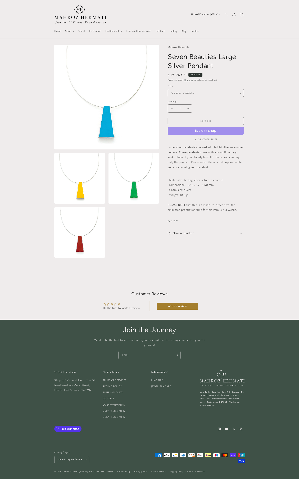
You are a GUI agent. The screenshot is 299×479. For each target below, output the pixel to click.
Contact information (196, 472)
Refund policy (123, 472)
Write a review (177, 306)
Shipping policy (177, 472)
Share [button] (174, 220)
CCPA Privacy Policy (114, 417)
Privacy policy (140, 472)
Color (170, 86)
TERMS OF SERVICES (114, 380)
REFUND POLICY (112, 386)
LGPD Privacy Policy (114, 404)
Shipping (188, 80)
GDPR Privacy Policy (114, 411)
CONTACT (108, 398)
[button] (69, 31)
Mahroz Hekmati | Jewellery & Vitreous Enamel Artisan (88, 472)
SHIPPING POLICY (113, 392)
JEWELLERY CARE (161, 386)
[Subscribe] (176, 355)
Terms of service (158, 472)
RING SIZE (157, 380)
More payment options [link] (206, 139)
